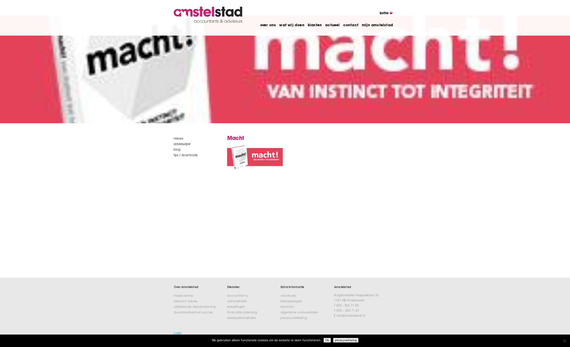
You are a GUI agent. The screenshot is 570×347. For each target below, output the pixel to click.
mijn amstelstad (377, 25)
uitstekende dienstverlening (195, 307)
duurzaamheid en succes (193, 312)
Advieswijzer (182, 144)
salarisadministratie (241, 318)
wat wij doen (291, 25)
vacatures (288, 296)
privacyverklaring (294, 318)
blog (177, 149)
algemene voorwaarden (299, 312)
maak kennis (183, 296)
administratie (237, 301)
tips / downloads (185, 155)
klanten (315, 25)
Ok (327, 340)
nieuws (178, 138)
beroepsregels (291, 301)
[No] (564, 341)
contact (350, 25)
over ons (268, 25)
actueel (332, 25)
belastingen (236, 307)
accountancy (237, 296)
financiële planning (242, 312)
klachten (287, 307)
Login (177, 333)
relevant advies (185, 301)
